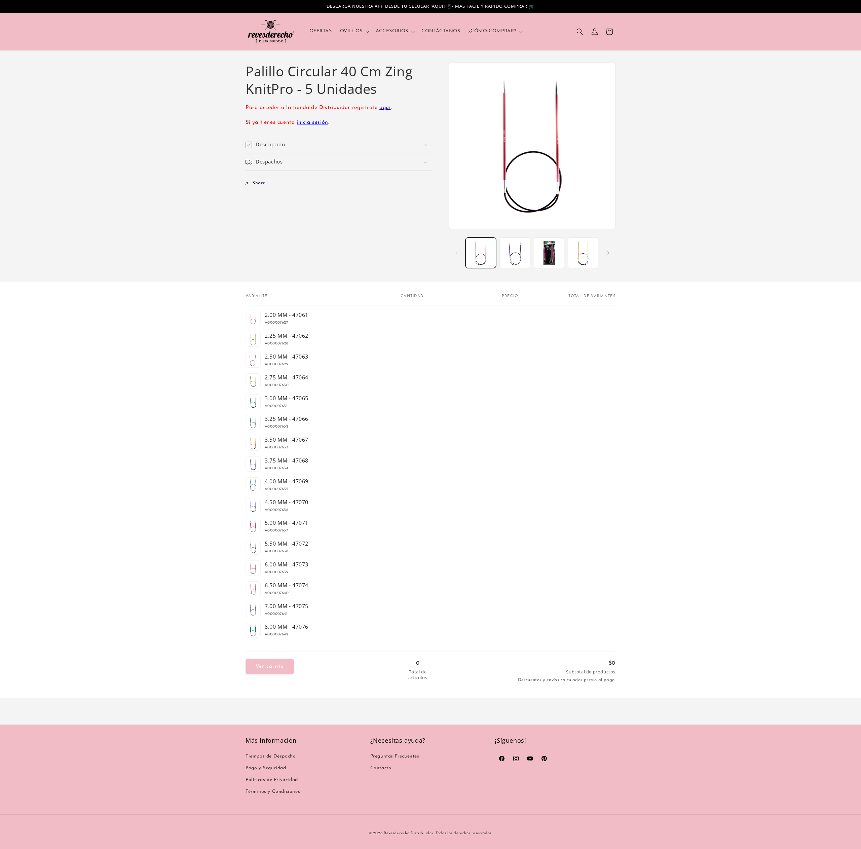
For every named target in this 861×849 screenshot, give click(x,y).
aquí (384, 107)
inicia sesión (312, 122)
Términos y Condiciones (273, 791)
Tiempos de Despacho (271, 756)
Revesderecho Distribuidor (409, 833)
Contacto (380, 768)
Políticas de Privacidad (272, 779)
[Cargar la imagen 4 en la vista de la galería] (583, 252)
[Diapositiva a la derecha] (608, 253)
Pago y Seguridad (266, 768)
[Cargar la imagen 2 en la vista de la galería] (514, 252)
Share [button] (258, 183)
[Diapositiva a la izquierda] (456, 253)
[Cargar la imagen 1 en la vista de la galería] (480, 252)
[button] (354, 31)
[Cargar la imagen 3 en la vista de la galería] (549, 252)
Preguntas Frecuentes (394, 756)
